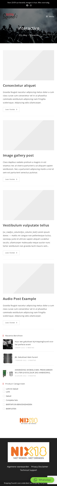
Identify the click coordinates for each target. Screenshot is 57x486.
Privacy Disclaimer (40, 466)
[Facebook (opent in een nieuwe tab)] (27, 5)
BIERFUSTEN (11, 408)
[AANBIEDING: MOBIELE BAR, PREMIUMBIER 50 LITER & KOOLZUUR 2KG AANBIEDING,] (8, 372)
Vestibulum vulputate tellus (26, 225)
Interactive (33, 35)
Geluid (8, 396)
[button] (42, 480)
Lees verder (12, 110)
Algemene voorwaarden (18, 466)
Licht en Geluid (12, 389)
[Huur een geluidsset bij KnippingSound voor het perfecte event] (8, 344)
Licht (8, 391)
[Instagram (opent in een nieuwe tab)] (30, 5)
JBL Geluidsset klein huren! (26, 357)
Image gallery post (18, 155)
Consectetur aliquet (19, 85)
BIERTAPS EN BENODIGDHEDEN (19, 404)
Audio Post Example (19, 298)
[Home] (20, 35)
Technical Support (28, 470)
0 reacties (30, 348)
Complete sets (12, 400)
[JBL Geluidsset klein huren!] (8, 358)
